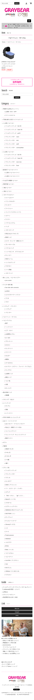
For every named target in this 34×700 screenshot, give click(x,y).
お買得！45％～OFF (11, 111)
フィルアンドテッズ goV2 (12, 133)
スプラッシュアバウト (11, 506)
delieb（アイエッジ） (11, 484)
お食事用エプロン (10, 334)
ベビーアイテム (7, 320)
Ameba (17, 615)
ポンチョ (7, 406)
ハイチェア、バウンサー (10, 306)
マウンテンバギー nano (12, 136)
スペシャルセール (10, 115)
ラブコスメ (8, 574)
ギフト (5, 442)
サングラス (8, 370)
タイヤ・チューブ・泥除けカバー (14, 241)
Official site (17, 608)
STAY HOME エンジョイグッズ (11, 417)
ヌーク (7, 531)
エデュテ (7, 492)
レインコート (9, 413)
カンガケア (8, 481)
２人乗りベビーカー (8, 152)
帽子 (6, 323)
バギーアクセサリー (8, 194)
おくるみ (7, 337)
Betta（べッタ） (9, 549)
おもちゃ (7, 345)
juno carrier (8, 280)
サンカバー (8, 205)
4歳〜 (6, 463)
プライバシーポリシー (9, 594)
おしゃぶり (8, 388)
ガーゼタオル (9, 363)
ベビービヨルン (9, 553)
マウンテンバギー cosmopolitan (14, 147)
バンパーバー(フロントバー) (13, 212)
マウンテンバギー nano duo (13, 162)
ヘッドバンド (9, 327)
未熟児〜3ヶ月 (9, 449)
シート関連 (8, 269)
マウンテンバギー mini (12, 140)
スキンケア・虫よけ (8, 399)
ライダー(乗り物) (8, 284)
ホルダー (7, 355)
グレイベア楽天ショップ (8, 664)
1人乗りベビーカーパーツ (12, 172)
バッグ (7, 226)
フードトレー (9, 208)
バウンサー (8, 312)
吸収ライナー (9, 438)
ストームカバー (9, 197)
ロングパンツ (9, 348)
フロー (7, 302)
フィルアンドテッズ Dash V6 (13, 129)
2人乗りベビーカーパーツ (12, 176)
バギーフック (9, 273)
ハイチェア (8, 309)
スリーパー (8, 352)
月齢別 (5, 446)
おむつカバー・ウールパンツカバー (15, 423)
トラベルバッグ (9, 248)
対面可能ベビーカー (8, 184)
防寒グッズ (8, 237)
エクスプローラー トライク (12, 294)
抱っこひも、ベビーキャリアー (11, 277)
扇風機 (7, 395)
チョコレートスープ (10, 520)
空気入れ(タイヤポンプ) (11, 233)
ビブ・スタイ (9, 330)
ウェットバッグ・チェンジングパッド (15, 434)
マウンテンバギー (10, 474)
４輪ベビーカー (7, 191)
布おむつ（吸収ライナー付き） (13, 427)
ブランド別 (6, 467)
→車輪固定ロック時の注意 (9, 642)
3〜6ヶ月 (7, 452)
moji (6, 564)
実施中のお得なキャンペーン (11, 109)
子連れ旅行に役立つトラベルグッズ (13, 119)
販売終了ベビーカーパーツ (10, 169)
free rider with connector (12, 287)
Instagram (17, 612)
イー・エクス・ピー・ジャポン (13, 488)
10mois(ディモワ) (10, 524)
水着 (6, 384)
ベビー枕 (7, 381)
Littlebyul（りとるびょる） (12, 571)
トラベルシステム (10, 223)
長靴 (6, 409)
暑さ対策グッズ (7, 392)
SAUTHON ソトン (10, 513)
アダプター (8, 266)
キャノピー (8, 255)
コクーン (7, 215)
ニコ (6, 528)
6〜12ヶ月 (8, 456)
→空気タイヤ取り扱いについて (10, 640)
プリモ (7, 298)
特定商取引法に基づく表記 (10, 597)
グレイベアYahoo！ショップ (9, 666)
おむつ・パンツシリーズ (10, 421)
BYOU (7, 546)
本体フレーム (9, 259)
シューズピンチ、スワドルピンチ (14, 251)
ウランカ (7, 477)
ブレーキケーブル (10, 244)
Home (3, 42)
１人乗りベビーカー (8, 123)
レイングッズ (6, 403)
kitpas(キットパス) (10, 499)
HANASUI (8, 538)
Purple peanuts (9, 535)
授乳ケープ (8, 377)
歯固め (7, 359)
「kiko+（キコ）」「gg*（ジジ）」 (15, 495)
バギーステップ (9, 230)
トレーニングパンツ (10, 431)
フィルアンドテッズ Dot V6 (13, 126)
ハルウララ (8, 542)
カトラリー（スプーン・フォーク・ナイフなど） (18, 366)
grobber (7, 291)
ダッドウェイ (9, 517)
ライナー (7, 219)
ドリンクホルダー (10, 201)
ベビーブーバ (9, 556)
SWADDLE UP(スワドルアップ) (14, 510)
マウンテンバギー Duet (12, 165)
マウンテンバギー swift (12, 144)
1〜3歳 (7, 459)
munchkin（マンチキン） (12, 560)
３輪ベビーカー (7, 187)
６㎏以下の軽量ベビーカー (10, 180)
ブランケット (9, 341)
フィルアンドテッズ (10, 470)
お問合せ (5, 592)
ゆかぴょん (8, 567)
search (17, 3)
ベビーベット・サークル (10, 317)
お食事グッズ (9, 373)
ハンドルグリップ (10, 262)
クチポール (8, 502)
